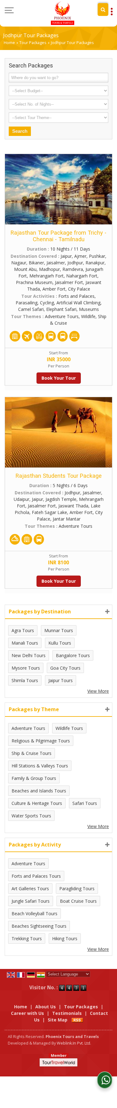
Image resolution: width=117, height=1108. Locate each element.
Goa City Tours (65, 668)
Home (9, 42)
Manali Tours (25, 643)
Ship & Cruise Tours (31, 753)
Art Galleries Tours (30, 888)
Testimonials (67, 1013)
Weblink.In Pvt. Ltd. (74, 1043)
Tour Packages (32, 42)
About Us (45, 1007)
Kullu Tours (59, 643)
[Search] (103, 9)
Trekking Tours (27, 938)
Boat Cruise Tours (78, 901)
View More (98, 691)
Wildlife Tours (69, 728)
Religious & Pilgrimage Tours (41, 741)
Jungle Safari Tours (31, 901)
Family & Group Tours (34, 778)
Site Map (57, 1020)
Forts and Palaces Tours (36, 876)
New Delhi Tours (29, 655)
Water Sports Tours (31, 816)
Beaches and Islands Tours (39, 791)
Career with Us (27, 1013)
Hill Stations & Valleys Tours (40, 766)
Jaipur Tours (60, 680)
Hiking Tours (64, 938)
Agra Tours (23, 630)
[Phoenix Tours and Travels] (62, 13)
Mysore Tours (26, 668)
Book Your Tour (58, 378)
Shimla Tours (25, 680)
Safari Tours (84, 803)
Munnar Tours (58, 630)
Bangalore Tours (73, 655)
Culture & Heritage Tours (37, 803)
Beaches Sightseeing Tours (39, 926)
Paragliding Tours (77, 888)
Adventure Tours (28, 728)
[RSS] (77, 1020)
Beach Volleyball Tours (34, 913)
